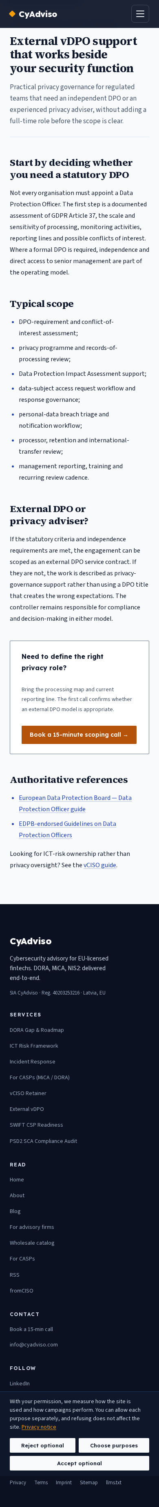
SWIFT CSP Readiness (36, 1125)
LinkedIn (20, 1384)
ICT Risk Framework (34, 1046)
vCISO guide (100, 865)
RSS (15, 1275)
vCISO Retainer (28, 1093)
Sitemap (89, 1482)
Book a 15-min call (31, 1329)
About (17, 1196)
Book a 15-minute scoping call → (79, 734)
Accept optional (79, 1463)
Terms (41, 1482)
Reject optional (42, 1445)
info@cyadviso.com (34, 1345)
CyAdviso (38, 14)
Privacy (18, 1482)
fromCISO (21, 1291)
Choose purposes (114, 1445)
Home (17, 1180)
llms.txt (113, 1482)
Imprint (64, 1482)
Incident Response (32, 1062)
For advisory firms (32, 1227)
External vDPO (27, 1109)
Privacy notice (39, 1427)
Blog (15, 1211)
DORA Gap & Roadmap (37, 1030)
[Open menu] (140, 14)
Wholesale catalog (32, 1243)
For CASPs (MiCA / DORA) (40, 1078)
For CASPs (22, 1259)
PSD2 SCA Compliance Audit (43, 1141)
